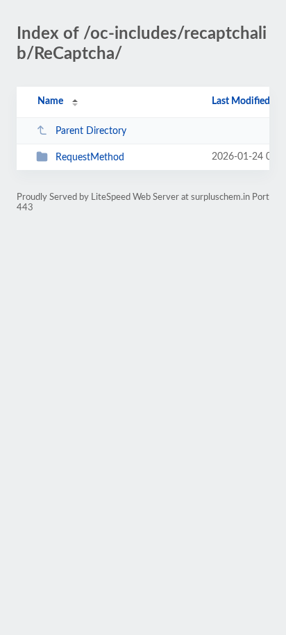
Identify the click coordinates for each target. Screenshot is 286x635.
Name (50, 101)
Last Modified (241, 101)
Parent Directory (91, 131)
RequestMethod (90, 157)
